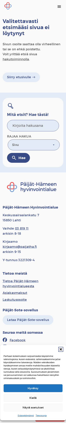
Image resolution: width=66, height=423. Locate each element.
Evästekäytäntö (26, 415)
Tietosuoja (41, 415)
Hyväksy (33, 388)
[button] (60, 349)
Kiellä (33, 398)
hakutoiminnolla (16, 59)
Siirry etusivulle (21, 77)
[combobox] (34, 144)
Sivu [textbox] (15, 145)
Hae (18, 158)
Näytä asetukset (33, 407)
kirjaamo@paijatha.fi (20, 247)
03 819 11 (22, 228)
